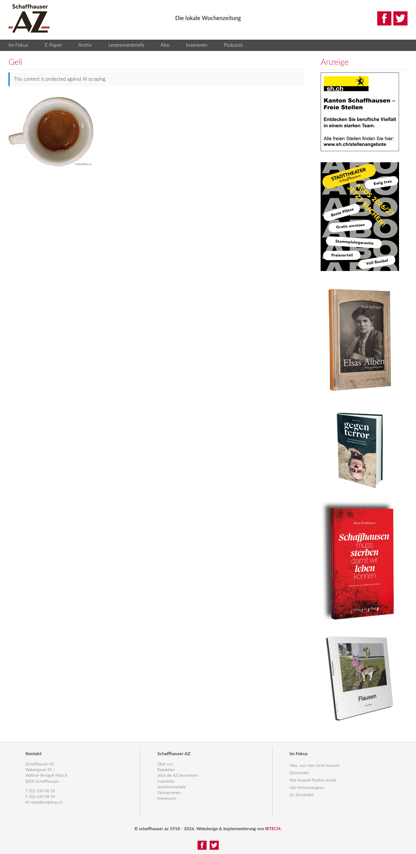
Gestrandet (299, 773)
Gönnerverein (169, 793)
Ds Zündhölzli (301, 795)
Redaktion (166, 770)
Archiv (85, 45)
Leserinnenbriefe (126, 45)
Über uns (165, 764)
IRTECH (272, 829)
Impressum (166, 798)
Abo (165, 45)
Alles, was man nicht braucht (314, 766)
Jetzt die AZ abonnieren (177, 776)
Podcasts (233, 45)
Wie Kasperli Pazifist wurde (313, 780)
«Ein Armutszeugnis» (307, 788)
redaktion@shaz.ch (46, 802)
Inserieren (196, 45)
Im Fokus (18, 45)
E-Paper (53, 45)
